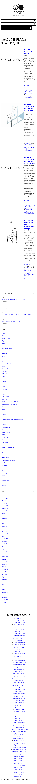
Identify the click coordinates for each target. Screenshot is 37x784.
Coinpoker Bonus (19, 754)
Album (3, 356)
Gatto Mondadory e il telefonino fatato (10, 404)
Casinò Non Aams (19, 742)
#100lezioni (4, 335)
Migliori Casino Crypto (19, 702)
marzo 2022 (4, 495)
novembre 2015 (5, 564)
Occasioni (4, 455)
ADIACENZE (27, 96)
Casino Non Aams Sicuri (19, 642)
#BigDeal (4, 341)
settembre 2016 (5, 538)
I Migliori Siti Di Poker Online (19, 731)
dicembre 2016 (5, 531)
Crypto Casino (19, 687)
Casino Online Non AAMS (19, 722)
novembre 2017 (5, 511)
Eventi (29, 205)
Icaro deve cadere (5, 417)
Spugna (3, 475)
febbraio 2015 (5, 587)
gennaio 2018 (5, 508)
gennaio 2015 (5, 589)
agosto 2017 (4, 516)
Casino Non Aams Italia (19, 648)
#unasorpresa (4, 351)
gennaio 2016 (5, 559)
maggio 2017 (4, 518)
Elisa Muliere (4, 391)
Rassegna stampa (5, 467)
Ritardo (30, 97)
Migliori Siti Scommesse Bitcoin (19, 678)
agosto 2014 (4, 602)
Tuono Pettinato (5, 480)
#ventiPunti (4, 353)
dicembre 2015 (5, 561)
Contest (3, 384)
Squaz (3, 478)
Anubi (3, 361)
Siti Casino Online (19, 706)
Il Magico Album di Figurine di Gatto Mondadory (12, 419)
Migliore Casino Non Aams (19, 673)
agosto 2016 (4, 541)
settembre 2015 (5, 569)
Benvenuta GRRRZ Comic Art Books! (10, 363)
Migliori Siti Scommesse (19, 635)
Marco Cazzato (5, 437)
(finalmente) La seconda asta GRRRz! (13, 307)
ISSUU (3, 422)
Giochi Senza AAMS (19, 709)
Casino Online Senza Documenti (19, 684)
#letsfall (3, 343)
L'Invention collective (6, 427)
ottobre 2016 (4, 536)
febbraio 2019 (5, 498)
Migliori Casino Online (19, 704)
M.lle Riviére (4, 434)
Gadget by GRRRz (6, 396)
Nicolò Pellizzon (5, 450)
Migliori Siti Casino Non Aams (19, 638)
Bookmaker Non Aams (19, 776)
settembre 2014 (5, 599)
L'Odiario (4, 429)
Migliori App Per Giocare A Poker (19, 751)
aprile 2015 (4, 582)
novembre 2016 (5, 533)
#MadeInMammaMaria (7, 348)
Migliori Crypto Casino (19, 680)
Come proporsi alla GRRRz (8, 379)
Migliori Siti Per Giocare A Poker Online (19, 729)
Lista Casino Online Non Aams (19, 662)
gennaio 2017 (5, 528)
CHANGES (4, 371)
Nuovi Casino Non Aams (19, 696)
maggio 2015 (4, 579)
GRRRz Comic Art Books (7, 412)
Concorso (4, 381)
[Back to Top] (33, 780)
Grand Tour (4, 407)
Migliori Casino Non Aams (19, 622)
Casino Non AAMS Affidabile (19, 735)
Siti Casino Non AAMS (19, 773)
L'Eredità (4, 424)
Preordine (4, 462)
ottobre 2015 (4, 566)
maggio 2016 (4, 549)
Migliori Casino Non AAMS (19, 744)
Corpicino (4, 386)
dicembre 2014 (5, 592)
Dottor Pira (4, 389)
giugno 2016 (4, 546)
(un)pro (25, 90)
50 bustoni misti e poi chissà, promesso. (13, 299)
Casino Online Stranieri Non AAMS (19, 771)
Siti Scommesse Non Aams (19, 713)
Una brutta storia (5, 483)
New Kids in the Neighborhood (8, 447)
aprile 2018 (4, 503)
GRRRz (27, 89)
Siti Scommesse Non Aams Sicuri (19, 774)
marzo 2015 (4, 584)
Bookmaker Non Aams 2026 (19, 711)
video (33, 213)
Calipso (3, 366)
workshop (4, 485)
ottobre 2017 (4, 513)
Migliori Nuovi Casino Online (19, 725)
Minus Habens (5, 442)
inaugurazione (27, 211)
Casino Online (19, 640)
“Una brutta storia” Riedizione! (11, 321)
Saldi (3, 470)
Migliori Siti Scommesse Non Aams (19, 686)
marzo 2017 (4, 523)
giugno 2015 (4, 577)
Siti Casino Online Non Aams (19, 620)
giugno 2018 (4, 500)
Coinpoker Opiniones (19, 753)
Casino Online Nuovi (19, 727)
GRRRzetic (4, 414)
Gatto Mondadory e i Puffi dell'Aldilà (10, 401)
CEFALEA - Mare (6, 368)
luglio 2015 (4, 574)
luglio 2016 (4, 544)
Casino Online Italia (19, 658)
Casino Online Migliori (19, 682)
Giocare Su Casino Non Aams (19, 629)
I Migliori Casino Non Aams (19, 693)
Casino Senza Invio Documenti (19, 747)
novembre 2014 (5, 594)
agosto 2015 (4, 571)
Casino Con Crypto (19, 695)
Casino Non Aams (19, 628)
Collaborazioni (5, 374)
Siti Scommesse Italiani (19, 669)
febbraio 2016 (5, 556)
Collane (3, 376)
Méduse (3, 440)
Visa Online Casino (19, 667)
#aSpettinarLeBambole (6, 338)
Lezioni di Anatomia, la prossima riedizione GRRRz (16, 314)
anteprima (4, 358)
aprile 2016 (4, 551)
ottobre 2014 (4, 597)
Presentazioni (4, 465)
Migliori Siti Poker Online (19, 733)
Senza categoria (5, 473)
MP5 (3, 445)
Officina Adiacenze (30, 277)
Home (2, 33)
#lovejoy (3, 346)
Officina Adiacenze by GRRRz (8, 460)
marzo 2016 (4, 554)
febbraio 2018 (5, 506)
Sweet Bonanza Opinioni (19, 677)
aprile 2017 (4, 521)
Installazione (27, 212)
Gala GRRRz (4, 399)
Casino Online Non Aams (19, 619)
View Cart (34, 24)
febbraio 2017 (5, 526)
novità (3, 452)
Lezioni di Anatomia (6, 432)
